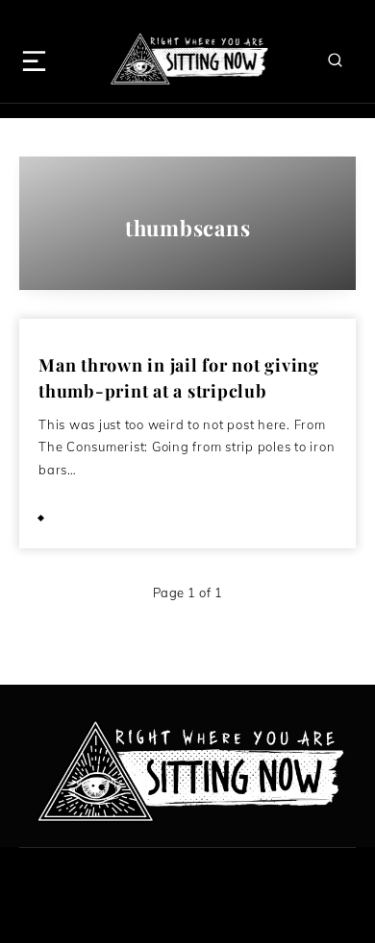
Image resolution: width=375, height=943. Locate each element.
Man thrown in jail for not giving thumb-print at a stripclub (178, 377)
